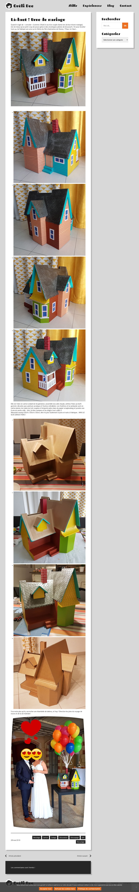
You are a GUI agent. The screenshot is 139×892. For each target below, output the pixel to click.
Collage (53, 837)
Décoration (63, 837)
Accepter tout (45, 888)
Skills (73, 6)
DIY (83, 837)
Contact (126, 6)
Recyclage (80, 842)
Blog (110, 6)
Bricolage (36, 837)
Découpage (74, 837)
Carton (45, 837)
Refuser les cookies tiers (65, 888)
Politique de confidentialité (89, 888)
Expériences (92, 6)
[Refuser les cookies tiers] (136, 887)
